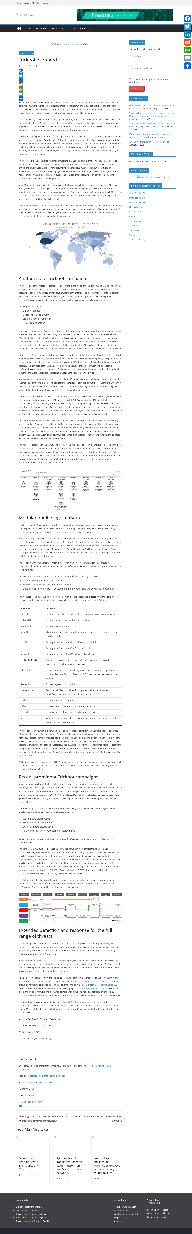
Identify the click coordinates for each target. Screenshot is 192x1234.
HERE (33, 1089)
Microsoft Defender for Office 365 (101, 984)
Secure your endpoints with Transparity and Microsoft (29, 1163)
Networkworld (136, 207)
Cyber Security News (62, 28)
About (83, 28)
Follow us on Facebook (157, 1209)
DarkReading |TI (137, 197)
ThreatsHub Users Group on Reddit (32, 1221)
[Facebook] (70, 71)
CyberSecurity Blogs (138, 193)
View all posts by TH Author (31, 1101)
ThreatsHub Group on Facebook (31, 1214)
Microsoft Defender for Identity (33, 995)
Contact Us (119, 1221)
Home (28, 28)
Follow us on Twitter (156, 1217)
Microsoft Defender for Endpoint (92, 988)
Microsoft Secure (26, 53)
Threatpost (134, 225)
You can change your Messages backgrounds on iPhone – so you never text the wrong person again (152, 116)
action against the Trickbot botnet (69, 102)
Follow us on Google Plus (158, 1213)
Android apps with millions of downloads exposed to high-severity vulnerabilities (107, 1165)
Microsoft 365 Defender (46, 205)
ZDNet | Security (137, 239)
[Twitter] (70, 76)
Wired (132, 235)
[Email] (70, 94)
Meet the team (121, 1210)
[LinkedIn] (70, 80)
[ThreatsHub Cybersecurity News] (19, 28)
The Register (135, 221)
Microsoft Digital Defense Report (57, 960)
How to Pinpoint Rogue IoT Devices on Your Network (98, 1118)
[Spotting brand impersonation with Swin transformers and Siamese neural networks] (70, 1137)
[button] (74, 28)
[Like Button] (20, 1106)
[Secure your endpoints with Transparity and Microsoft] (32, 1137)
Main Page (40, 28)
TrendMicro (134, 230)
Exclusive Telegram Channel (29, 1206)
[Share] (70, 98)
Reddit (132, 216)
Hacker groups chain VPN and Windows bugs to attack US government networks (43, 1118)
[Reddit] (70, 85)
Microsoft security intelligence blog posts (46, 1075)
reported (88, 791)
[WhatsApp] (70, 89)
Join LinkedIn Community (27, 1210)
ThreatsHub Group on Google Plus (32, 1217)
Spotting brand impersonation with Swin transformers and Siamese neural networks (69, 1165)
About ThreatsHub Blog (125, 1206)
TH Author (42, 66)
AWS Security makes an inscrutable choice (149, 141)
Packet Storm (135, 211)
